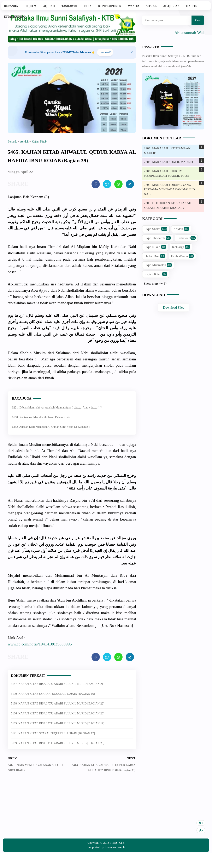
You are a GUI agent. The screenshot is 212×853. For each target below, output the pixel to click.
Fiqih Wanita (182, 256)
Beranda (11, 6)
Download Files (173, 307)
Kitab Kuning (14, 16)
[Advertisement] (72, 808)
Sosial (151, 6)
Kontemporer (109, 6)
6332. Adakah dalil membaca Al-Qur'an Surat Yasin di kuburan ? (51, 426)
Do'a (88, 6)
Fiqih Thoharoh (157, 238)
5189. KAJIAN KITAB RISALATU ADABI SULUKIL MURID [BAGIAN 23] (57, 743)
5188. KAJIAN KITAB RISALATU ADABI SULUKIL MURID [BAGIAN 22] (57, 703)
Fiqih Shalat (156, 229)
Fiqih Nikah (155, 247)
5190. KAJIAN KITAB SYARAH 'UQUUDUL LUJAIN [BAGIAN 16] (53, 693)
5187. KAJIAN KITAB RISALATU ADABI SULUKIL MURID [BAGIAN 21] (57, 683)
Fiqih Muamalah (158, 265)
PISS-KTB (150, 47)
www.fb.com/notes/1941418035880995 (40, 644)
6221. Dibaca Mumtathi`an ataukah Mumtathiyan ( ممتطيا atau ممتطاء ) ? (57, 407)
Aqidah (49, 6)
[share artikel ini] (96, 184)
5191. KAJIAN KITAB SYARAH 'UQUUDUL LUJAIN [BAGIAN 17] (53, 733)
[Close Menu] (131, 52)
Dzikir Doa (154, 256)
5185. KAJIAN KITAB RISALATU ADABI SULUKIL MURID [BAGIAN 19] (57, 723)
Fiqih (30, 6)
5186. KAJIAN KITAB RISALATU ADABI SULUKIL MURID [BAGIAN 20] (57, 713)
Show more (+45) (155, 283)
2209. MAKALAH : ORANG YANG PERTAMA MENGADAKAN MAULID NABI (169, 189)
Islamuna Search (115, 847)
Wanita (133, 6)
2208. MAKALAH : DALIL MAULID (168, 162)
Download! (105, 52)
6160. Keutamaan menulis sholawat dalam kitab (41, 417)
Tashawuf (69, 6)
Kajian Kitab (155, 274)
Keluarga (180, 247)
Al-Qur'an (171, 6)
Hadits (191, 6)
